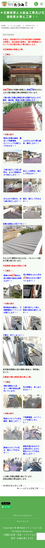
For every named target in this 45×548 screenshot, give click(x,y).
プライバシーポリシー (22, 515)
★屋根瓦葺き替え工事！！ (14, 485)
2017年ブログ (30, 25)
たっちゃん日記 (16, 25)
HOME (3, 25)
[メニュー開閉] (41, 4)
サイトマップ (22, 521)
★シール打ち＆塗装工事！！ (29, 488)
